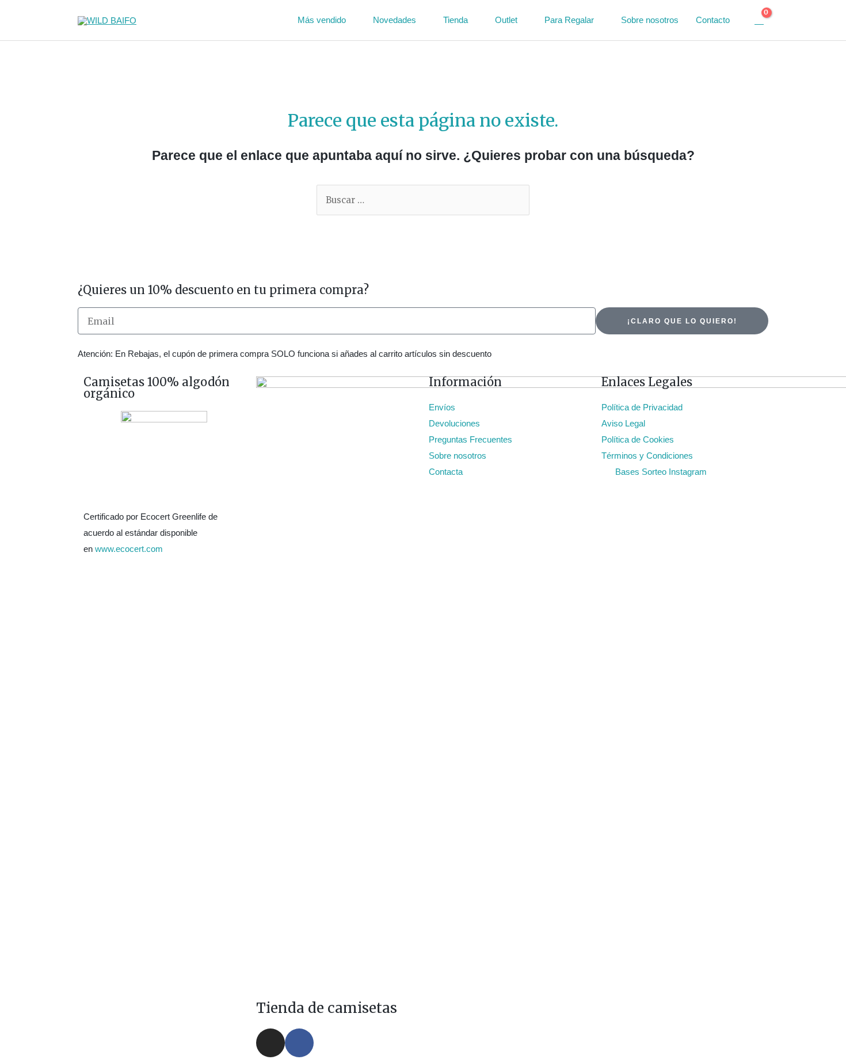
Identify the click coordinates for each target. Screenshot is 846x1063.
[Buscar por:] (423, 200)
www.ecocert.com (129, 549)
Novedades (394, 20)
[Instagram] (270, 1042)
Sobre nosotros (650, 20)
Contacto (713, 20)
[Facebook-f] (299, 1042)
